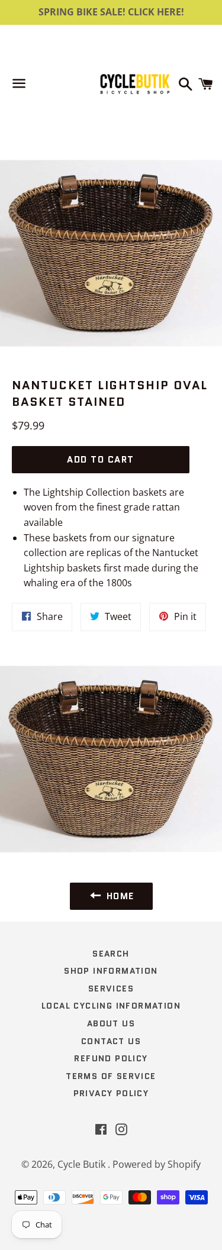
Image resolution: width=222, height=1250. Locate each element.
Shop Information (110, 971)
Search (110, 954)
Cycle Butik (82, 1164)
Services (111, 988)
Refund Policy (110, 1058)
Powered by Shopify (156, 1164)
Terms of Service (111, 1076)
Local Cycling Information (111, 1006)
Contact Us (111, 1041)
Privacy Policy (111, 1093)
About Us (111, 1023)
